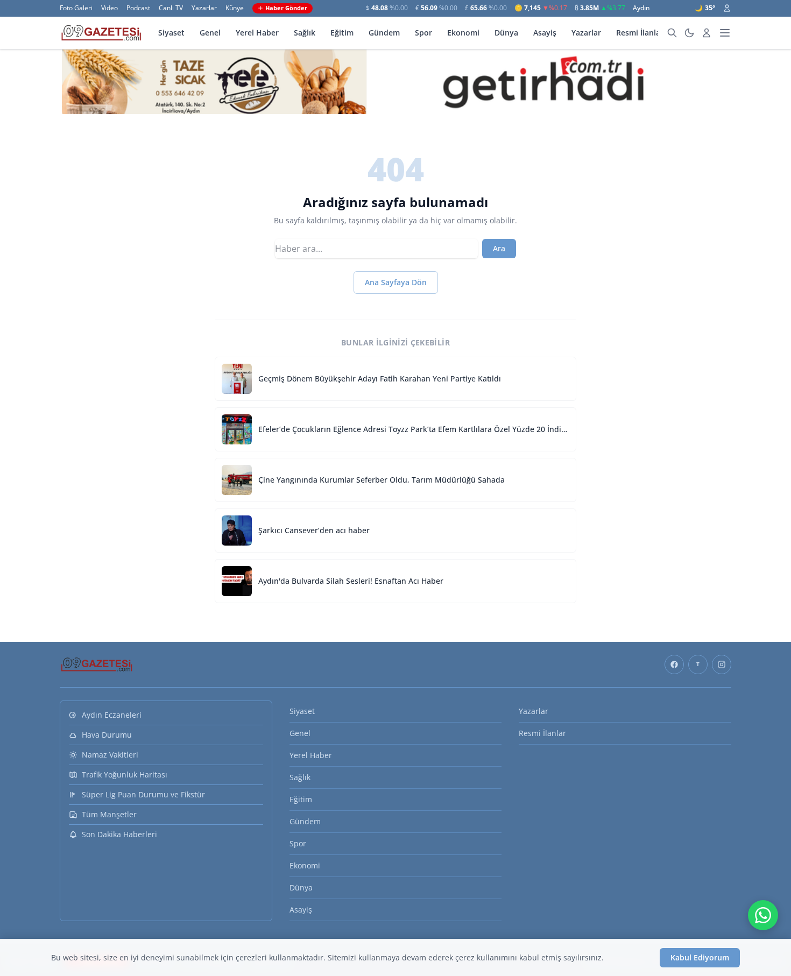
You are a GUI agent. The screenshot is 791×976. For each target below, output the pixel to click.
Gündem (384, 32)
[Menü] (724, 32)
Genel (210, 32)
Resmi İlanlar (639, 32)
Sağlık (304, 32)
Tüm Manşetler (109, 814)
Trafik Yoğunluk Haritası (124, 774)
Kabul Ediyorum (699, 957)
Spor (423, 32)
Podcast (138, 8)
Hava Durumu (107, 735)
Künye (234, 8)
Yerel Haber (257, 32)
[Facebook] (674, 664)
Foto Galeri (76, 8)
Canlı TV (171, 8)
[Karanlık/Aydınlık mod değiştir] (689, 32)
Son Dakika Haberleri (119, 834)
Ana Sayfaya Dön (396, 282)
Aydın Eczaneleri (112, 715)
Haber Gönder (286, 8)
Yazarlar (204, 8)
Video (109, 8)
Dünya (506, 32)
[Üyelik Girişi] (727, 8)
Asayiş (544, 32)
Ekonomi (463, 32)
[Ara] (672, 32)
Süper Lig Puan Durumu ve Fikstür (143, 794)
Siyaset (171, 32)
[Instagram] (721, 664)
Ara (499, 248)
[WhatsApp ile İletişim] (763, 915)
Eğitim (342, 32)
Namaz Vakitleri (110, 754)
